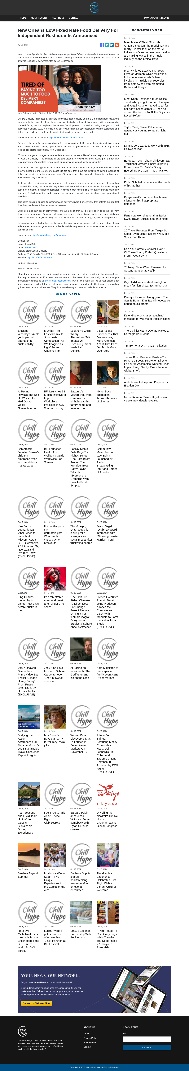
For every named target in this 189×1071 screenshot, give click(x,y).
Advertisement (90, 1042)
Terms (86, 1033)
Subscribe (147, 1047)
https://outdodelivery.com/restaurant (66, 137)
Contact (87, 1047)
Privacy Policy (90, 1038)
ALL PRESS (58, 18)
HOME (23, 18)
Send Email (30, 247)
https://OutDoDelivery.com (39, 257)
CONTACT (74, 18)
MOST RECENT (39, 18)
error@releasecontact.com (58, 281)
